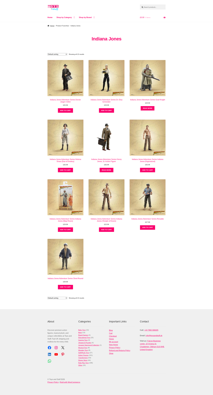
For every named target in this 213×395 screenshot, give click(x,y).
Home (49, 17)
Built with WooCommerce (70, 382)
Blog (111, 330)
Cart (110, 333)
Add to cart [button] (65, 110)
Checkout (113, 336)
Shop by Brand (85, 17)
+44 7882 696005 (151, 330)
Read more (147, 108)
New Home (113, 345)
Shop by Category (64, 17)
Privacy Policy (114, 348)
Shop (111, 353)
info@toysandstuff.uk (154, 336)
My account (113, 342)
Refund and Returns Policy (119, 350)
